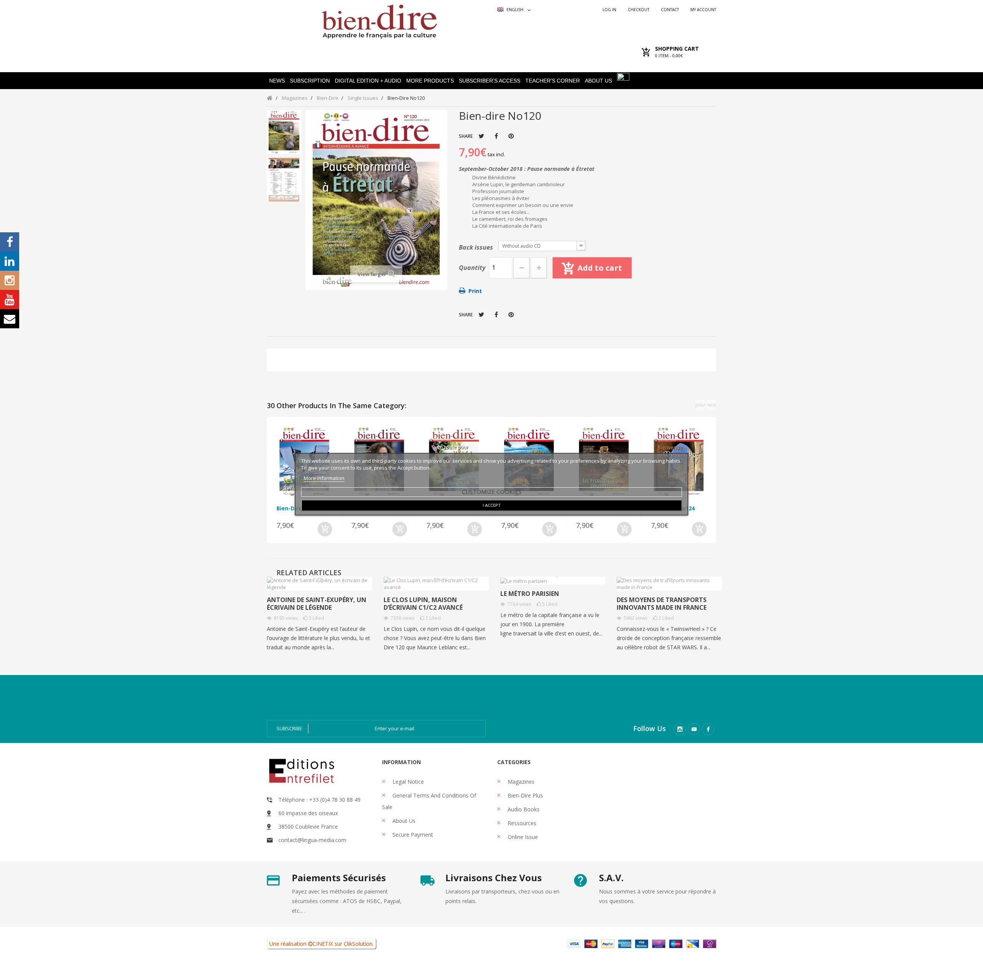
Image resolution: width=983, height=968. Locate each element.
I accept (492, 505)
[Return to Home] (270, 98)
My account (703, 9)
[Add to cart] (325, 529)
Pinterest (511, 136)
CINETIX (323, 943)
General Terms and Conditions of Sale (429, 801)
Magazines (520, 781)
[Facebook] (708, 729)
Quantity (472, 267)
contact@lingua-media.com (312, 840)
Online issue (522, 837)
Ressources (521, 823)
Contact (670, 9)
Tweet (481, 136)
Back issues (477, 247)
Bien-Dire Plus (524, 795)
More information (324, 478)
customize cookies (491, 491)
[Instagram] (680, 729)
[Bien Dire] (379, 20)
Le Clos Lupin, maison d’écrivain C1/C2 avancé (423, 604)
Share (496, 136)
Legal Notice (407, 781)
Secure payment (412, 834)
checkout (638, 9)
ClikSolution (358, 943)
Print (475, 291)
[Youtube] (694, 729)
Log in (609, 9)
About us (403, 820)
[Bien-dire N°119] (284, 132)
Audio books (522, 809)
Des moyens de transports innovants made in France (662, 604)
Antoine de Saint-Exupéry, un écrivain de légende (316, 604)
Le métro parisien (529, 593)
